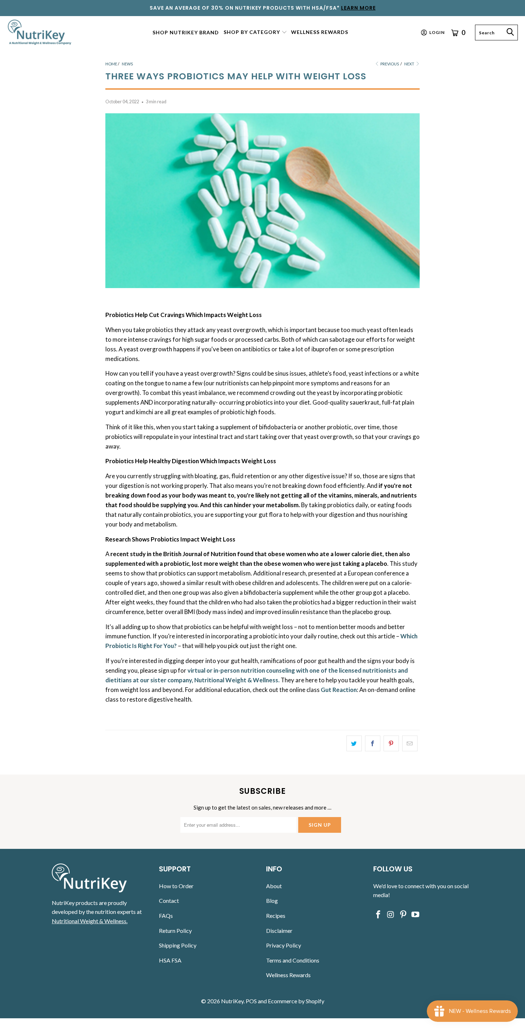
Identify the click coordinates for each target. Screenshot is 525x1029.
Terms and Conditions (292, 960)
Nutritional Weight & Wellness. (90, 920)
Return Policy (175, 930)
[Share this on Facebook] (372, 743)
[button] (255, 32)
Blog (272, 900)
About (274, 885)
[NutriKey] (40, 32)
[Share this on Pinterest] (391, 743)
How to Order (176, 885)
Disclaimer (279, 930)
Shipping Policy (177, 945)
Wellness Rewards (288, 974)
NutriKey (232, 1001)
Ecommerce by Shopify (296, 1001)
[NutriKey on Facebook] (378, 914)
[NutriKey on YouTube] (415, 914)
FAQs (166, 915)
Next (409, 63)
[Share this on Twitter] (354, 743)
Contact (169, 900)
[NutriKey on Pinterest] (403, 914)
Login (437, 32)
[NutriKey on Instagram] (391, 914)
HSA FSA (170, 960)
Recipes (275, 915)
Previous (389, 63)
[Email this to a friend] (410, 743)
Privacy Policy (283, 945)
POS (251, 1001)
